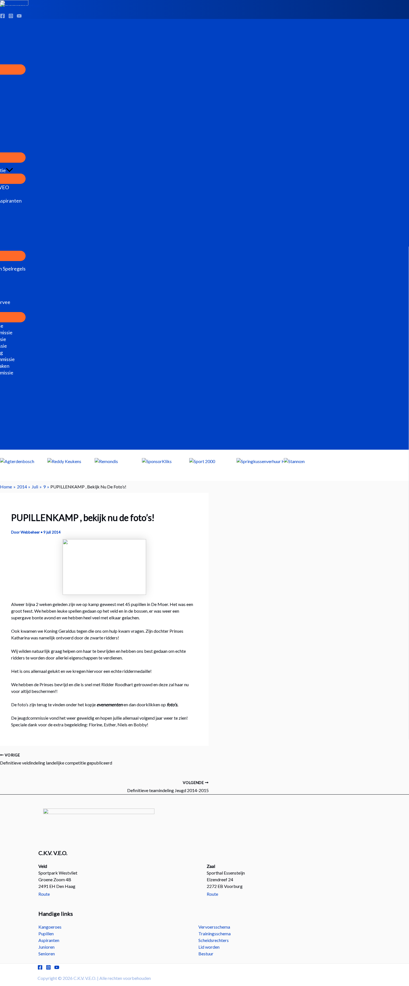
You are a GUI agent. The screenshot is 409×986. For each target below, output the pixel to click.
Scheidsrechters (213, 940)
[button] (9, 170)
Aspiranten (48, 940)
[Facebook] (40, 968)
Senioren (46, 953)
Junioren (46, 947)
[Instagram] (48, 968)
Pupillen (46, 933)
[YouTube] (56, 968)
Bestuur (205, 953)
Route (44, 894)
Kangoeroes (49, 926)
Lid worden (209, 947)
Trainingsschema (214, 933)
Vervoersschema (214, 926)
